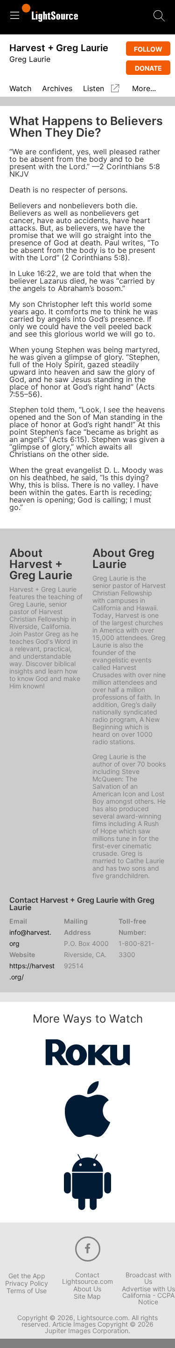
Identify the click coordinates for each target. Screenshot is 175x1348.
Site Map (87, 1296)
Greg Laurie (29, 59)
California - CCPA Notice (148, 1298)
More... (144, 89)
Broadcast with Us (148, 1278)
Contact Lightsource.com (87, 1278)
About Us (87, 1289)
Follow (148, 49)
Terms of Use (27, 1291)
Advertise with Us (148, 1289)
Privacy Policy (26, 1283)
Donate (148, 68)
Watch (20, 89)
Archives (57, 89)
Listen (93, 88)
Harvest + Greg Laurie (58, 47)
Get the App (26, 1276)
